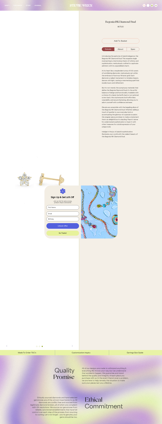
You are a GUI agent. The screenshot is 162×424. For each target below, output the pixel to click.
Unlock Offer (63, 226)
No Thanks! (63, 233)
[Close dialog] (114, 189)
